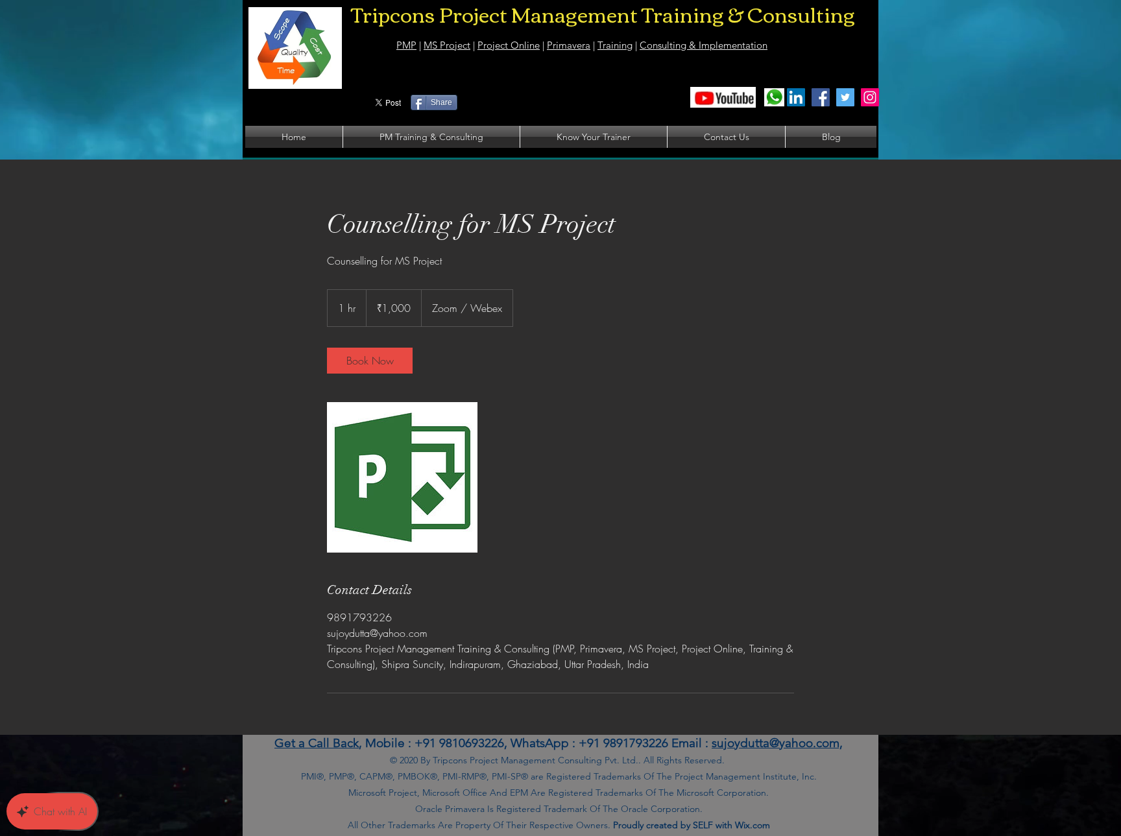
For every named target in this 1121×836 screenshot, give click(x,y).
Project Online (508, 45)
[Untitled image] (402, 477)
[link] (370, 361)
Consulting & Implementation (703, 45)
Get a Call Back (316, 742)
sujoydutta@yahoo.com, (777, 742)
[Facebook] (821, 97)
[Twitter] (845, 97)
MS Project (447, 45)
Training (615, 45)
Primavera (568, 45)
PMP (406, 45)
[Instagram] (870, 97)
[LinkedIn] (796, 97)
